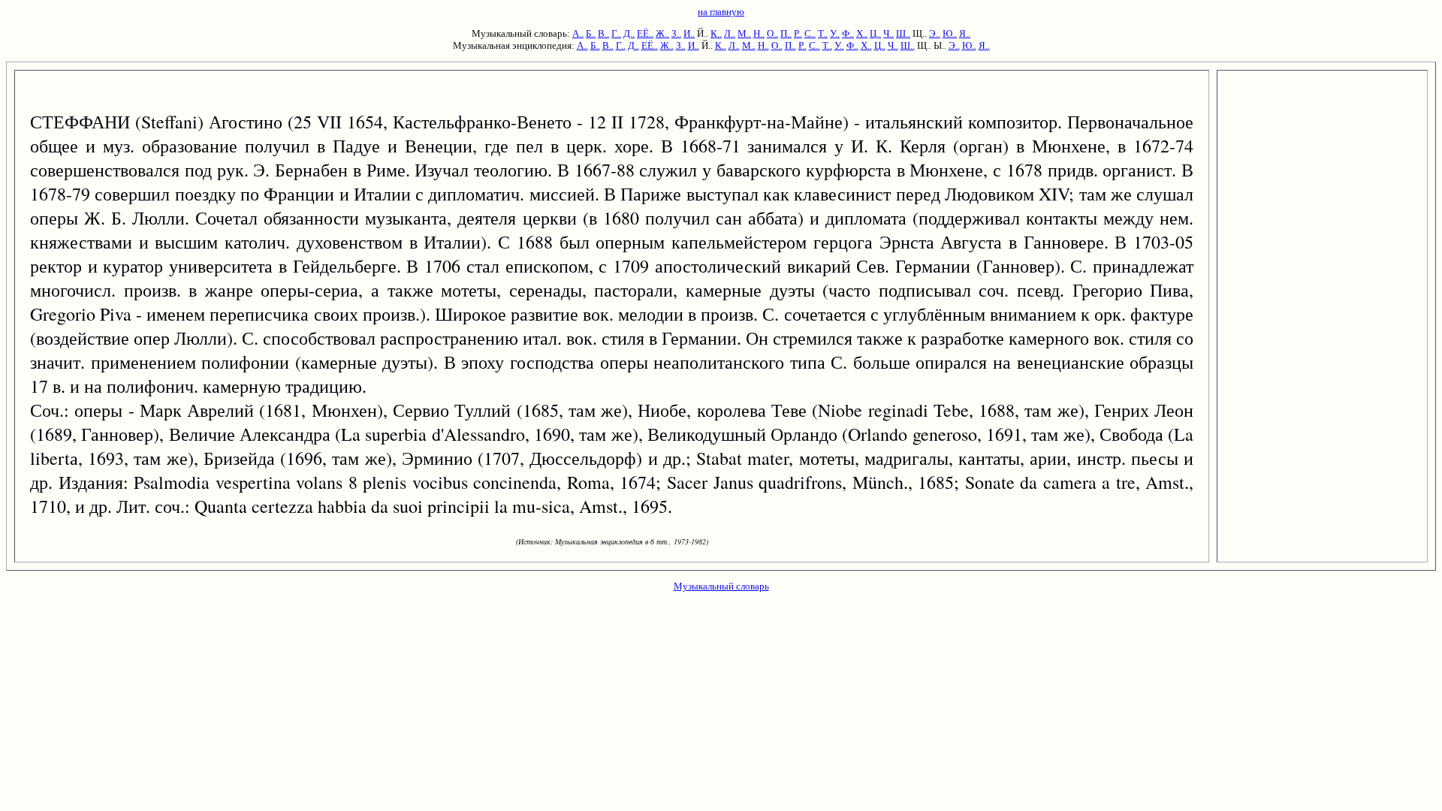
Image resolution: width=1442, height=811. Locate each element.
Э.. (934, 33)
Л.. (729, 33)
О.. (772, 33)
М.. (744, 33)
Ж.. (662, 33)
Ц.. (875, 33)
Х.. (861, 33)
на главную (721, 11)
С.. (810, 33)
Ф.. (848, 33)
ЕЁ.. (645, 33)
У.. (835, 33)
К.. (716, 33)
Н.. (759, 33)
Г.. (616, 33)
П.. (786, 33)
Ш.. (903, 33)
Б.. (591, 33)
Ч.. (888, 33)
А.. (578, 33)
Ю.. (950, 33)
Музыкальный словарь (721, 586)
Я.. (964, 33)
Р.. (798, 33)
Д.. (629, 33)
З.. (676, 33)
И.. (689, 33)
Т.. (823, 33)
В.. (603, 33)
